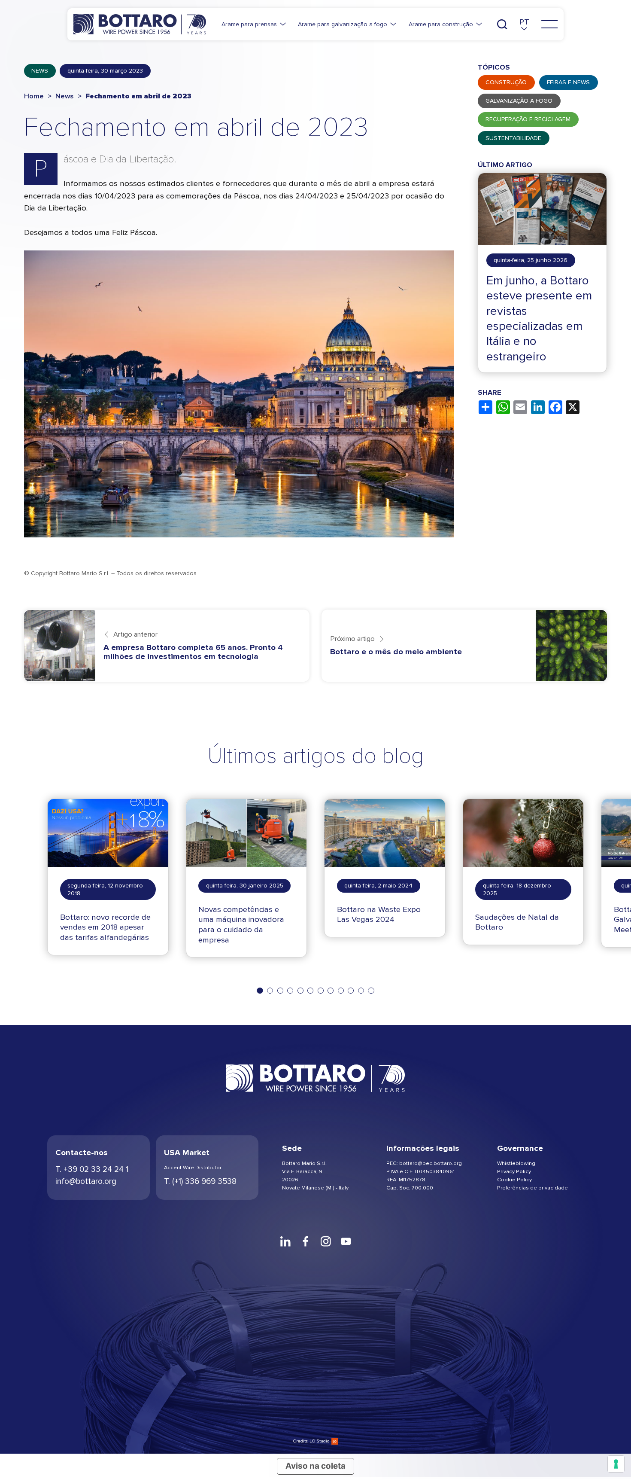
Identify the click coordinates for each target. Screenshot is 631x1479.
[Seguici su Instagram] (326, 1241)
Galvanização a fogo (518, 100)
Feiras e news (568, 82)
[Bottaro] (139, 24)
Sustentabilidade (513, 138)
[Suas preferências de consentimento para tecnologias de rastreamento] (616, 1464)
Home (34, 96)
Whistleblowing (516, 1163)
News (39, 70)
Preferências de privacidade (532, 1187)
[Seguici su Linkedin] (285, 1241)
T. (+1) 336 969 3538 (200, 1181)
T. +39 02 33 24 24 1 (91, 1169)
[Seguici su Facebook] (305, 1241)
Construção (506, 82)
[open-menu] (549, 24)
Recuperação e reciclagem (527, 119)
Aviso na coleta (315, 1466)
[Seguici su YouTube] (346, 1241)
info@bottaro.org (85, 1181)
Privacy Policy (514, 1171)
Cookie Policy (514, 1179)
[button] (524, 24)
